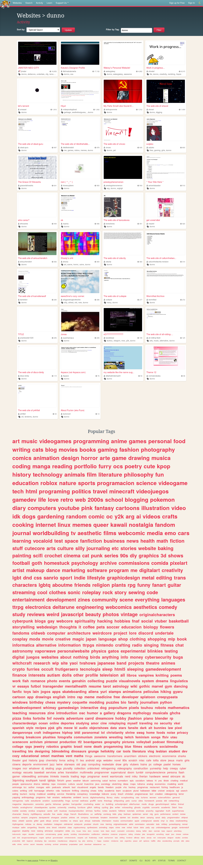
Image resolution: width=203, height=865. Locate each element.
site (64, 663)
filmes (137, 746)
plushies (49, 737)
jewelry (39, 746)
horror (75, 264)
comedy (168, 606)
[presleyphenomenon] (123, 167)
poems (176, 675)
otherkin (50, 790)
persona (172, 772)
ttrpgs (88, 645)
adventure (74, 718)
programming (91, 441)
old (76, 302)
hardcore (66, 790)
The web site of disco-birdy (31, 372)
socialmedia (168, 746)
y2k (127, 340)
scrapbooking (127, 797)
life (151, 74)
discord (145, 633)
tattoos (150, 780)
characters (24, 584)
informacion (106, 820)
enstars (56, 797)
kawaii (118, 525)
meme (89, 696)
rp (171, 718)
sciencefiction (164, 797)
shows (175, 555)
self (140, 841)
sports (86, 483)
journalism (149, 702)
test (58, 540)
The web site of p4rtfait (29, 410)
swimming (96, 780)
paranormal (90, 732)
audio (83, 727)
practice (64, 817)
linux (64, 525)
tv (73, 533)
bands (101, 787)
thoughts (68, 627)
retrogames (17, 800)
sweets (156, 820)
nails (27, 800)
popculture (117, 707)
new (80, 302)
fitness (167, 645)
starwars (69, 764)
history (21, 474)
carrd (89, 718)
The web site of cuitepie (115, 296)
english (59, 696)
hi (155, 780)
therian (143, 776)
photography (158, 449)
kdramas (57, 804)
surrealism (123, 780)
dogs (29, 516)
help (165, 768)
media (155, 533)
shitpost (184, 817)
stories (128, 548)
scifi (38, 555)
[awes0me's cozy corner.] (80, 281)
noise (171, 732)
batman (127, 814)
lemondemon (54, 74)
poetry (133, 466)
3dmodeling (60, 751)
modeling (171, 783)
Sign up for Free (177, 2)
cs (34, 824)
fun (159, 474)
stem (89, 831)
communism (83, 737)
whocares (24, 223)
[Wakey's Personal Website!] (123, 53)
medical (184, 780)
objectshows (98, 727)
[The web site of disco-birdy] (37, 357)
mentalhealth (76, 686)
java (97, 783)
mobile (15, 810)
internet (46, 525)
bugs (178, 657)
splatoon (147, 696)
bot (129, 817)
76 (98, 376)
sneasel (23, 109)
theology (108, 800)
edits (14, 844)
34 (56, 414)
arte (105, 458)
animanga (17, 787)
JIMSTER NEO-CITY (28, 67)
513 (183, 185)
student (174, 751)
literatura (139, 751)
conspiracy (82, 793)
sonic (74, 592)
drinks (19, 844)
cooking (23, 525)
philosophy (139, 474)
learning (21, 540)
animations (132, 691)
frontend (129, 837)
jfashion (135, 718)
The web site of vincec (114, 143)
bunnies (160, 727)
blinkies (155, 651)
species (29, 820)
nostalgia (141, 525)
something (160, 834)
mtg (151, 814)
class (70, 827)
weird (53, 614)
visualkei (31, 834)
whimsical (49, 831)
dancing (181, 686)
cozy (15, 755)
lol (103, 732)
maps (133, 783)
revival (185, 824)
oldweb (38, 633)
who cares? (23, 220)
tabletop (45, 783)
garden (66, 804)
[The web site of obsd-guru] (37, 129)
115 (55, 376)
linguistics (179, 680)
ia (167, 820)
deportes (67, 723)
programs (33, 817)
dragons (124, 712)
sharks (182, 756)
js (182, 787)
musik (101, 837)
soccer (113, 627)
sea (104, 844)
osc (82, 712)
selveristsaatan (154, 185)
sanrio (51, 577)
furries (33, 669)
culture (65, 548)
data (113, 727)
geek (42, 820)
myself (132, 723)
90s (124, 555)
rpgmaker (159, 810)
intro (71, 696)
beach (113, 831)
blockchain (113, 817)
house (79, 831)
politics (81, 491)
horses (177, 764)
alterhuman (134, 804)
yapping (16, 797)
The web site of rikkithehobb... (75, 143)
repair (167, 834)
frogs (67, 800)
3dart (174, 807)
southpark (32, 780)
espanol (169, 831)
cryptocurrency (79, 827)
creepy (174, 768)
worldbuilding (51, 533)
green (68, 780)
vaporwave (45, 651)
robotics (52, 746)
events (64, 680)
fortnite (39, 718)
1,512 (140, 109)
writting (23, 790)
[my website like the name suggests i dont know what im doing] (123, 357)
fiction (177, 540)
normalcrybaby (154, 375)
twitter (145, 831)
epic (132, 780)
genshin (79, 680)
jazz (52, 764)
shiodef (151, 71)
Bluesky (54, 860)
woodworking (167, 841)
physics (98, 651)
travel (100, 491)
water (97, 804)
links (27, 718)
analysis (170, 790)
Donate (133, 860)
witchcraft (22, 663)
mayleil (151, 223)
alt (150, 727)
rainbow (185, 834)
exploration (40, 834)
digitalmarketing (97, 797)
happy (99, 841)
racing (32, 793)
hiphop (67, 732)
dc (183, 776)
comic (96, 516)
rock (108, 592)
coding (21, 466)
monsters (61, 783)
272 (183, 300)
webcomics (119, 606)
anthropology (28, 797)
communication (127, 820)
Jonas (64, 334)
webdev (107, 760)
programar (94, 776)
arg (108, 188)
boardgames (93, 742)
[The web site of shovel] (165, 91)
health (147, 540)
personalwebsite (73, 651)
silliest (70, 302)
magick (41, 837)
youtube (69, 508)
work (16, 680)
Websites (17, 2)
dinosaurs (78, 751)
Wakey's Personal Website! (117, 67)
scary (113, 793)
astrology (121, 686)
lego (83, 776)
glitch (89, 807)
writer (117, 807)
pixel (178, 727)
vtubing (40, 831)
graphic (66, 746)
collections (105, 834)
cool (42, 592)
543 (141, 185)
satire (23, 827)
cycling (105, 807)
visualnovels (129, 680)
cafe (148, 760)
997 (55, 147)
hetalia (15, 807)
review (182, 814)
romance (38, 680)
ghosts (137, 807)
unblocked (93, 768)
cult (86, 837)
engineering (90, 606)
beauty (93, 614)
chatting (174, 780)
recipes (40, 727)
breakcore (33, 737)
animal (55, 820)
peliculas (151, 691)
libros (132, 675)
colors (15, 790)
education (25, 483)
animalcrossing (50, 834)
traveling (145, 723)
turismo (144, 797)
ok (62, 220)
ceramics (39, 804)
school (114, 499)
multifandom (95, 834)
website (147, 548)
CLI (141, 860)
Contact (181, 860)
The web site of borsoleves (117, 220)
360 (141, 262)
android (90, 760)
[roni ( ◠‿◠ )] (80, 167)
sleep (107, 669)
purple (118, 787)
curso (134, 800)
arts (151, 340)
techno (112, 780)
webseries (66, 797)
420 (183, 224)
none (88, 746)
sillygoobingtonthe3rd (71, 299)
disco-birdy (24, 375)
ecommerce (169, 756)
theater (16, 760)
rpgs (28, 746)
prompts (176, 841)
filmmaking (175, 742)
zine (50, 712)
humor (92, 712)
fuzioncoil (67, 413)
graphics (149, 555)
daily (164, 817)
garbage (67, 112)
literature (110, 474)
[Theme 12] (165, 357)
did (165, 800)
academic (165, 807)
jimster (23, 71)
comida (159, 562)
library (109, 797)
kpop (163, 466)
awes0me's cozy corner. (73, 296)
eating (15, 793)
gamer (16, 776)
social (147, 621)
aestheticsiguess (79, 112)
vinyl (163, 820)
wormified (152, 299)
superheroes (178, 810)
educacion (131, 627)
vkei (177, 723)
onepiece (41, 810)
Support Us (61, 2)
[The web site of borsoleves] (123, 205)
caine (82, 264)
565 (98, 185)
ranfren (26, 844)
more (33, 831)
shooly (65, 261)
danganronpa (22, 732)
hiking (165, 691)
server (145, 814)
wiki (133, 686)
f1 (77, 760)
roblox (77, 150)
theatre (152, 663)
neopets (80, 837)
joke (143, 834)
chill (30, 790)
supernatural (118, 772)
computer (56, 633)
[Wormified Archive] (165, 281)
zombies (185, 837)
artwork (66, 787)
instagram (58, 824)
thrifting (75, 790)
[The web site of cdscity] (123, 243)
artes (61, 772)
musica (161, 458)
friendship (70, 793)
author (31, 787)
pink (87, 508)
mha (73, 831)
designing (42, 751)
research (41, 663)
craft (37, 732)
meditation (48, 824)
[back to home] (5, 4)
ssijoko (149, 143)
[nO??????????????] (123, 319)
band (121, 663)
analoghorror (26, 807)
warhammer (108, 837)
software (97, 570)
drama (37, 783)
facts (102, 831)
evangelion (59, 831)
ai (138, 516)
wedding (51, 793)
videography (124, 768)
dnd (27, 577)
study (18, 614)
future (136, 827)
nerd (127, 776)
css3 (13, 837)
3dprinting (18, 780)
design (70, 458)
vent (69, 755)
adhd (131, 824)
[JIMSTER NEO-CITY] (37, 53)
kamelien (23, 299)
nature (67, 483)
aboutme (62, 584)
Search (28, 2)
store (163, 760)
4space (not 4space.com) (73, 372)
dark (143, 727)
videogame (173, 483)
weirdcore (102, 633)
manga (41, 466)
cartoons (128, 508)
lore (133, 633)
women (153, 797)
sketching (116, 783)
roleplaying (117, 723)
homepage (39, 790)
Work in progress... (155, 67)
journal (21, 533)
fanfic (17, 691)
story (121, 592)
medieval (41, 793)
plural (136, 790)
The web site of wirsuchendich (32, 258)
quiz (81, 820)
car (118, 751)
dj (43, 768)
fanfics (97, 810)
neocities (63, 820)
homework (149, 800)
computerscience (155, 772)
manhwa (57, 755)
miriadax (137, 834)
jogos (45, 691)
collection (79, 768)
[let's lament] (37, 91)
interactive (89, 707)
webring (90, 841)
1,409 (183, 109)
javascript (72, 614)
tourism (23, 793)
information (69, 645)
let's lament (23, 105)
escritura (15, 817)
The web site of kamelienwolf (32, 296)
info (124, 657)
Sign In (191, 2)
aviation (46, 800)
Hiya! (63, 105)
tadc (116, 837)
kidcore (105, 793)
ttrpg (17, 606)
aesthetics (145, 606)
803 (183, 147)
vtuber (161, 621)
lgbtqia (51, 780)
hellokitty (108, 751)
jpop (41, 760)
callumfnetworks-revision (158, 261)
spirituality (85, 621)
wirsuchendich (26, 261)
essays (23, 686)
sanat (157, 817)
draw (118, 764)
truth (168, 810)
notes (104, 810)
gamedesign (68, 707)
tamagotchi (151, 834)
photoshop (63, 844)
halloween (145, 790)
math (162, 540)
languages (173, 599)
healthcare (175, 787)
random (76, 516)
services (51, 772)
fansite (133, 727)
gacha (48, 804)
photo (52, 680)
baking (165, 548)
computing (94, 764)
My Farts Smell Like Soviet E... (118, 105)
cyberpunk (22, 621)
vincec (108, 147)
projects (136, 663)
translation (72, 772)
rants (99, 800)
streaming (24, 592)
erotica (32, 810)
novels (58, 718)
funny (143, 584)
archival (55, 844)
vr (14, 686)
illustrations (83, 814)
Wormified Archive (155, 296)
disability (25, 831)
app (30, 696)
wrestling (116, 737)
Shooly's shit (67, 258)
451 (141, 224)
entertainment (28, 599)
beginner (30, 841)
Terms (171, 860)
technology (48, 474)
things (88, 756)
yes (160, 780)
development (61, 599)
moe (123, 340)
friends (82, 584)
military (164, 824)
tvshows (88, 663)
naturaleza (52, 841)
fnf (49, 718)
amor (95, 723)
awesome (128, 74)
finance (19, 675)
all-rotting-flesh (154, 337)
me (65, 150)
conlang (107, 814)
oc (109, 516)
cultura (71, 783)
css (38, 577)
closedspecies (41, 807)
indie (79, 577)
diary (19, 508)
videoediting (29, 776)
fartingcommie (111, 109)
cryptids (146, 807)
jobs (83, 841)
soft (56, 810)
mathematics (178, 707)
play (120, 814)
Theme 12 (151, 372)
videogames (55, 441)
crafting (122, 645)
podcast (159, 742)
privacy (182, 732)
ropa (53, 783)
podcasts (56, 787)
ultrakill (21, 820)
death (97, 746)
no (156, 723)
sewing (136, 592)
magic (78, 639)
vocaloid (42, 540)
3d (163, 555)
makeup (35, 570)
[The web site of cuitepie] (123, 281)
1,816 (55, 109)
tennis (85, 797)
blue (128, 746)
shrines (89, 810)
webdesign (47, 627)
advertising (177, 831)
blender (161, 718)
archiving (48, 844)
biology (150, 627)
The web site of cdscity (115, 258)
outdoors (151, 746)
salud (105, 780)
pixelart (178, 562)
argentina (128, 841)
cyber (183, 768)
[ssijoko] (165, 129)
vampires (146, 675)
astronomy (22, 651)
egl (177, 790)
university (62, 807)
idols (142, 827)
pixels (134, 707)
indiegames (51, 732)
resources (37, 712)
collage (17, 746)
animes (168, 663)
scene (69, 264)
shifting (122, 837)
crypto (18, 669)
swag (140, 732)
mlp (171, 639)
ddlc (182, 841)
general (176, 797)
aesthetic (90, 533)
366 (55, 262)
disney (39, 824)
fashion (129, 449)
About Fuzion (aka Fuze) (72, 410)
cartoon (18, 696)
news (132, 540)
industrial (62, 827)
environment (40, 764)
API (154, 860)
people (15, 783)
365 (98, 262)
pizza (16, 718)
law (170, 727)
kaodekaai (110, 337)
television (109, 675)
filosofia (41, 827)
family (133, 702)
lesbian (161, 751)
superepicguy (68, 337)
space (71, 540)
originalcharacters (157, 614)
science (146, 483)
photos (111, 614)
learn (118, 790)
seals (59, 814)
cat (85, 555)
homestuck (57, 562)
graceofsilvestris (26, 185)
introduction (66, 712)
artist (18, 570)
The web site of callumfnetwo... (161, 258)
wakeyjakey (110, 71)
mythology (142, 712)
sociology (105, 783)
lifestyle (96, 577)
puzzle (111, 680)
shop (123, 639)
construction (141, 768)
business (114, 540)
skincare (175, 776)
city (47, 74)
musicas (63, 810)
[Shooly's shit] (80, 243)
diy (133, 555)
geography (112, 742)
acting (70, 760)
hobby (120, 718)
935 (141, 147)
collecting (96, 680)
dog (103, 707)
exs (71, 74)
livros (62, 760)
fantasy (104, 508)
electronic (154, 756)
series (111, 555)
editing (164, 577)
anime (119, 441)
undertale (40, 74)
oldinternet (68, 824)
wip (55, 663)
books (88, 449)
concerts (155, 807)
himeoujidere (68, 185)
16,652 (54, 71)
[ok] (80, 205)
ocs (118, 466)
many (109, 302)
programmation (173, 817)
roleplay (91, 592)
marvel (157, 686)
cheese (178, 834)
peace (135, 841)
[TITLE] (37, 319)
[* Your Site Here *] (165, 167)
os (70, 820)
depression (28, 804)
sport (66, 577)
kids (114, 814)
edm (48, 787)
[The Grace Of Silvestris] (37, 167)
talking (97, 807)
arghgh (120, 188)
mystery (64, 702)
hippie (178, 74)
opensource (26, 783)
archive (108, 562)
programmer (102, 772)
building (109, 804)
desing (138, 831)
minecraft (121, 491)
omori (45, 755)
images (16, 768)
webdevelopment (26, 707)
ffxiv (165, 737)
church (96, 824)
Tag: (112, 29)
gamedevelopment (163, 669)
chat (179, 645)
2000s (95, 499)
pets (100, 627)
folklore (121, 810)
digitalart (149, 570)
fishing (164, 787)
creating (72, 807)
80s (124, 760)
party (148, 827)
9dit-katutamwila (69, 71)
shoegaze (55, 817)
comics (22, 458)
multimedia (86, 772)
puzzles (112, 702)
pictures (128, 742)
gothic (144, 686)
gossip (60, 834)
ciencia (149, 837)
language (107, 639)
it (80, 627)
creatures (114, 834)
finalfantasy (93, 837)
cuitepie (109, 299)
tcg (79, 841)
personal (160, 441)
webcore (64, 621)
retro (66, 499)
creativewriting (181, 820)
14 (98, 414)
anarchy (150, 810)
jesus (171, 760)
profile (91, 675)
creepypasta (167, 696)
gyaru (178, 691)
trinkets (54, 776)
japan (91, 639)
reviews (36, 614)
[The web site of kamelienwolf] (37, 281)
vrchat (129, 827)
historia (33, 760)
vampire (24, 817)
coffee (89, 627)
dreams (162, 680)
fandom (165, 525)
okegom (117, 340)
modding (96, 702)
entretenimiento (70, 837)
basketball (179, 621)
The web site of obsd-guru (30, 143)
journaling (98, 548)
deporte (27, 764)
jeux (172, 834)
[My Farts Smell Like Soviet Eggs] (123, 91)
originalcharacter (120, 824)
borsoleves (110, 223)
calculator (150, 824)
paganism (16, 831)
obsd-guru (24, 147)
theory (26, 814)
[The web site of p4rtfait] (37, 395)
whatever (34, 768)
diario (143, 837)
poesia (159, 800)
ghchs (175, 712)
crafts (169, 516)
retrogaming (108, 768)
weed (165, 776)
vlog (151, 751)
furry (105, 466)
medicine (104, 696)
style (29, 727)
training (109, 824)
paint (81, 844)
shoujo (87, 820)
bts (30, 751)
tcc (25, 787)
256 (55, 338)
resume (95, 686)
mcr (25, 768)
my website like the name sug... (119, 372)
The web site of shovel (157, 105)
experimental (133, 651)
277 (141, 300)
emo (170, 533)
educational (30, 755)
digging (159, 112)
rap (80, 696)
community (105, 599)
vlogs (66, 814)
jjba (111, 807)
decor (142, 817)
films (109, 533)
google (174, 827)
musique (15, 827)
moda (34, 639)
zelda (67, 831)
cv (103, 804)
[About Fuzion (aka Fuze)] (80, 395)
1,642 (97, 109)
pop (84, 764)
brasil (78, 746)
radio (137, 645)
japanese (106, 663)
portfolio (85, 466)
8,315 (183, 71)
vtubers (134, 764)
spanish (18, 727)
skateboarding (74, 691)
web (80, 499)
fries (151, 150)
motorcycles (161, 837)
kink (18, 837)
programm (123, 834)
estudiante (36, 800)
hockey (132, 787)
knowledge (95, 793)
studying (82, 723)
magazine (16, 804)
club (121, 841)
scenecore (20, 742)
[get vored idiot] (165, 205)
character (16, 814)
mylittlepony (36, 814)
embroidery (130, 831)
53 (141, 376)
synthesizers (92, 827)
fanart (159, 584)
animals (74, 474)
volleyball (143, 742)
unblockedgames (163, 827)
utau (173, 737)
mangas (40, 787)
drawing (139, 458)
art (65, 264)
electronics (38, 606)
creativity (163, 74)
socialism (140, 780)
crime (117, 827)
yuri (103, 691)
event (105, 776)
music (156, 340)
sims (48, 827)
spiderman (137, 814)
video (178, 508)
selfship (98, 814)
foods (160, 732)
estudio (47, 814)
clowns (16, 764)
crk (78, 817)
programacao (141, 793)
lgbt (16, 577)
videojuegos (152, 491)
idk (16, 516)
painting (21, 555)
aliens (93, 691)
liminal (181, 804)
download (88, 844)
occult (47, 669)
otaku (116, 797)
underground (146, 820)
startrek (123, 817)
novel (117, 760)
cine (103, 723)
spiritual (48, 837)
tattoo (173, 804)
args (99, 760)
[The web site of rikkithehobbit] (80, 129)
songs (155, 737)
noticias (28, 824)
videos (151, 516)
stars (122, 727)
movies (68, 449)
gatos (113, 651)
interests (36, 675)
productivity (16, 841)
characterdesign (24, 723)
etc (115, 548)
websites (49, 657)
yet (114, 150)
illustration (155, 508)
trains (143, 764)
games (70, 150)
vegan (24, 834)
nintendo (104, 645)
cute (149, 466)
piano (148, 718)
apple (137, 820)
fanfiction (91, 540)
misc (141, 760)
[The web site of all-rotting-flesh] (165, 319)
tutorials (130, 810)
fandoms (28, 416)
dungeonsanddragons (29, 837)
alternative (164, 340)
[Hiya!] (80, 91)
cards (49, 810)
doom (131, 772)
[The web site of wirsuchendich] (37, 243)
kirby (100, 790)
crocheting (88, 804)
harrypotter (76, 804)
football (21, 562)
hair (49, 797)
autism (53, 675)
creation (159, 793)
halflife (153, 841)
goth (37, 562)
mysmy (66, 223)
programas (142, 787)
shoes (93, 790)
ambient (77, 797)
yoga (59, 768)
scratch (133, 760)
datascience (97, 844)
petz (128, 800)
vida (58, 790)
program (119, 570)
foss (180, 807)
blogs (40, 621)
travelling (19, 751)
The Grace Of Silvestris (29, 181)
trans (180, 577)
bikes (14, 820)
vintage (129, 614)
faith (23, 841)
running (18, 737)
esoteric (113, 810)
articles (72, 817)
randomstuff (184, 827)
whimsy (49, 707)
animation (46, 458)
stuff (17, 548)
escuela (28, 772)
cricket (161, 790)
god (24, 760)
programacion (115, 483)
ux (92, 814)
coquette (79, 702)
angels (93, 787)
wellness (84, 800)
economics (160, 783)
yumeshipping (174, 824)
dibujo (48, 820)
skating (49, 768)
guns (157, 814)
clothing (138, 639)
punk (97, 555)
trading (75, 776)
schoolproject (121, 804)
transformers (114, 756)
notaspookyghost (70, 109)
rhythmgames (17, 824)
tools (126, 751)
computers (42, 508)
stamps (115, 691)
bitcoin (86, 780)
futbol (36, 686)
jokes (187, 841)
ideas (125, 783)
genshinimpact (162, 804)
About (123, 860)
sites (141, 800)
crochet (53, 555)
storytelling (23, 627)
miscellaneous (62, 841)
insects (65, 776)
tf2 (80, 742)
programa (40, 797)
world (180, 783)
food (179, 441)
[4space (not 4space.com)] (80, 357)
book (182, 639)
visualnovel (82, 787)
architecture (79, 633)
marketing (73, 570)
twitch (129, 737)
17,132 (97, 71)
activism (36, 742)
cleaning (85, 790)
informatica (23, 645)
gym (168, 686)
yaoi (74, 663)
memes (84, 150)
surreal (75, 800)
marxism (96, 831)
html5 (119, 669)
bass (163, 831)
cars (183, 533)
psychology (84, 562)
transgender (53, 686)
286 (98, 300)
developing (38, 841)
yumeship (155, 768)
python (166, 702)
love (53, 499)
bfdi (77, 732)
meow (68, 727)
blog (51, 449)
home (150, 732)
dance (53, 570)
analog (150, 783)
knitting (162, 675)
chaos (75, 820)
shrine (130, 732)
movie (47, 639)
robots (160, 707)
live (53, 814)
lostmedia (96, 820)
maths (78, 755)
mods (144, 804)
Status (162, 860)
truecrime (88, 783)
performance (165, 814)
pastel (167, 764)
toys (27, 691)
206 (98, 338)
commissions (134, 562)
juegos (33, 657)
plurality (68, 768)
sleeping (135, 669)
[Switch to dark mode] (200, 3)
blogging (136, 499)
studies (177, 837)
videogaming (171, 793)
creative (63, 639)
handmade (94, 817)
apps (56, 691)
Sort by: (21, 29)
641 (55, 185)
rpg (132, 584)
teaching (19, 712)
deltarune (32, 74)
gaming (157, 150)
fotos (84, 831)
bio (123, 702)
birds (95, 657)
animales (43, 776)
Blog (147, 860)
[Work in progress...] (165, 53)
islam (150, 831)
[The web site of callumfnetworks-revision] (165, 243)
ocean (43, 723)
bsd (73, 787)
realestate (108, 764)
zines (84, 599)
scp (152, 827)
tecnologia (90, 669)
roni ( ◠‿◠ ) (67, 181)
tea (82, 760)
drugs (151, 804)
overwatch (121, 831)
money (136, 657)
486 (98, 224)
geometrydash (58, 837)
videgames (73, 841)
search (184, 790)
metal (148, 577)
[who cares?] (37, 205)
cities (159, 841)
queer (101, 525)
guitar (174, 584)
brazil (120, 793)
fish (25, 680)
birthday (36, 702)
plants (119, 584)
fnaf (135, 621)
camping (150, 817)
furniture (81, 807)
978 (98, 147)
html (31, 491)
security (166, 723)
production (68, 742)
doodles (135, 817)
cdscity (108, 261)
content (175, 814)
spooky (66, 834)
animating (103, 827)
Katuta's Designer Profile (73, 67)
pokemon (162, 499)
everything (147, 599)
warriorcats (116, 776)
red (154, 837)
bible (154, 790)
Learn (49, 2)
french (73, 814)
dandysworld (44, 817)
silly (65, 302)
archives (140, 810)
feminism (142, 737)
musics (116, 820)
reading (62, 466)
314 (183, 262)
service (60, 793)
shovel (151, 109)
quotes (52, 807)
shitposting (119, 800)
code (152, 592)
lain (36, 691)
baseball (39, 772)
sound (79, 783)
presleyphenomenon (113, 181)
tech (18, 491)
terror (181, 793)
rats (137, 797)
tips (45, 841)
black (107, 831)
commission (140, 824)
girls (163, 150)
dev (184, 751)
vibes (172, 820)
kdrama (141, 783)
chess (50, 702)
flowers (167, 627)
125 (183, 338)
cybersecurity (158, 657)
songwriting (32, 827)
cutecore (35, 548)
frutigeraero (66, 669)
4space (66, 375)
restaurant (155, 787)
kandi (42, 780)
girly (125, 764)
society (23, 810)
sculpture (127, 790)
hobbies (122, 621)
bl (75, 727)
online (54, 723)
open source (32, 860)
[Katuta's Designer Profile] (80, 53)
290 (55, 300)
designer (170, 837)
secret (32, 844)
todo (158, 824)
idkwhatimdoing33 (113, 375)
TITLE (21, 334)
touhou (109, 340)
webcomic (131, 533)
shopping (157, 639)
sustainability (58, 800)
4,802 (140, 71)
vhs (125, 787)
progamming (113, 746)
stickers (142, 756)
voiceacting (127, 807)
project (120, 633)
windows (20, 702)
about (65, 657)
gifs (59, 727)
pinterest (51, 742)
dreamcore (105, 718)
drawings (43, 696)
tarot (107, 686)
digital (18, 657)
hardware (154, 776)
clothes (57, 592)
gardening (50, 516)
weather (77, 780)
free (117, 696)
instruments (16, 834)
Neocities (21, 860)
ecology (17, 772)
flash (181, 772)
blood (54, 827)
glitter (36, 820)
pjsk (51, 727)
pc (150, 764)
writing (21, 449)
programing (54, 491)
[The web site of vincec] (123, 129)
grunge (93, 751)
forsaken (104, 817)
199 (141, 338)
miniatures (114, 841)
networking (174, 800)
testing (171, 651)
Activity (39, 2)
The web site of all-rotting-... (159, 334)
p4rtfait (23, 413)
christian (129, 793)
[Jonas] (80, 319)
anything (110, 657)
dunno (24, 74)
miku (135, 776)
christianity (115, 732)
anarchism (130, 756)
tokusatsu (39, 844)
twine (59, 764)
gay (51, 621)
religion (101, 584)
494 (55, 224)
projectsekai (73, 844)
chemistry (51, 760)
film (92, 474)
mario (179, 760)
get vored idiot (153, 220)
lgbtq (45, 584)
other (78, 675)
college (157, 764)
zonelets (100, 737)
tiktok (166, 780)
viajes (111, 827)
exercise (157, 831)
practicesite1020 (26, 337)
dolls (67, 675)
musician (106, 841)
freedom (110, 787)
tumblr (139, 772)
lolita (156, 760)
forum (60, 780)
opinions (146, 841)
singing (151, 645)
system (148, 680)
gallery (109, 712)
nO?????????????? (113, 334)
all (122, 675)
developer (130, 696)
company (84, 817)
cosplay (19, 639)
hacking (105, 621)
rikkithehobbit (68, 147)
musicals (160, 712)
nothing (80, 657)
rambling (171, 74)
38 (184, 376)
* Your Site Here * (154, 181)
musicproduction (76, 810)
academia (109, 790)
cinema (72, 555)
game (119, 458)
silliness (136, 837)
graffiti (93, 800)
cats (37, 449)
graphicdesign (123, 577)
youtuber (87, 824)
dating (130, 834)
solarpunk (78, 824)
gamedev (24, 499)
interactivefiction (84, 834)
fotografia (65, 737)
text (151, 793)
